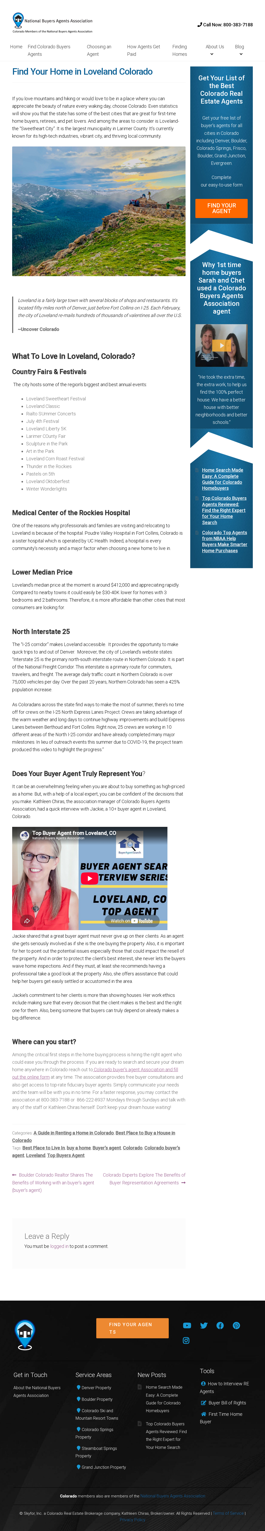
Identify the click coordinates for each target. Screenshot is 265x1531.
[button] (132, 1332)
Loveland (35, 1155)
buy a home (79, 1148)
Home (16, 46)
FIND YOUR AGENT (221, 208)
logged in (59, 1246)
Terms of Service (228, 1513)
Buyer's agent (107, 1148)
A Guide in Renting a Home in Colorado (74, 1133)
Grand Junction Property (104, 1467)
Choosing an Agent (99, 50)
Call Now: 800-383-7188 (227, 24)
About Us (215, 46)
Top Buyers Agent (66, 1155)
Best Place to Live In (44, 1148)
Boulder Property (97, 1399)
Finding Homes (179, 50)
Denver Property (96, 1387)
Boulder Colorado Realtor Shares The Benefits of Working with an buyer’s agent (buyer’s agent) (53, 1182)
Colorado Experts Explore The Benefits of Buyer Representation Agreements (144, 1178)
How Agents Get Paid (143, 50)
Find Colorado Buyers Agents (49, 50)
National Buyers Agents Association (173, 1496)
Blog (239, 46)
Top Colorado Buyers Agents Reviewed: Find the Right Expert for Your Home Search (224, 510)
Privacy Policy (132, 1519)
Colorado (133, 1148)
